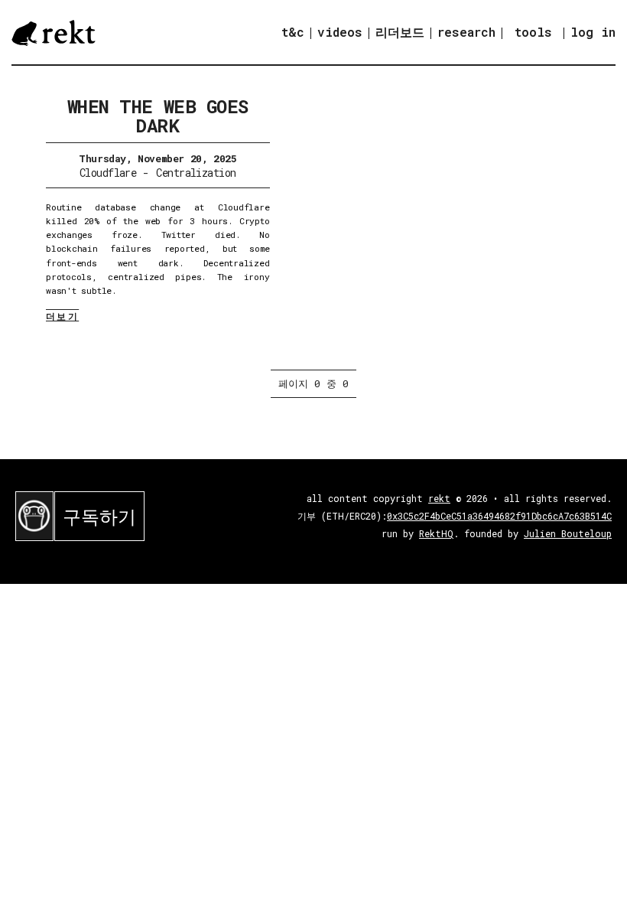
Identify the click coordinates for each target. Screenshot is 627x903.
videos (339, 32)
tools (533, 32)
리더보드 (399, 32)
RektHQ (436, 533)
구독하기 (99, 516)
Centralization (196, 172)
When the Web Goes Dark (158, 116)
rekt (439, 498)
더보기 (62, 316)
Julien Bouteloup (568, 533)
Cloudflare (108, 172)
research (466, 32)
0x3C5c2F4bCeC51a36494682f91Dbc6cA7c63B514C (499, 516)
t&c (292, 32)
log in (593, 32)
